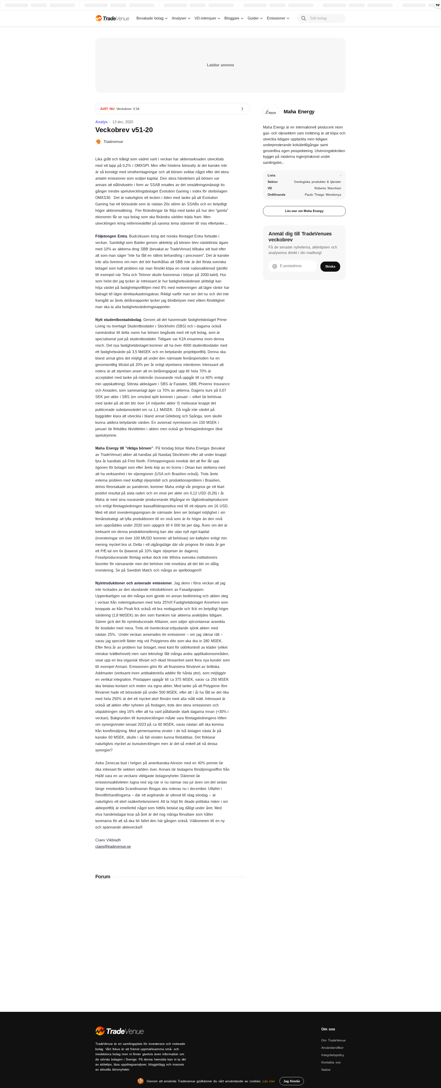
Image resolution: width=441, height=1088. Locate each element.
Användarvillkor (332, 1047)
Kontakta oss (331, 1062)
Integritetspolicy (332, 1055)
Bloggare (231, 18)
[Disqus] (172, 943)
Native (326, 1069)
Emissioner (276, 18)
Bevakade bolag (150, 18)
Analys (101, 122)
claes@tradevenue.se (113, 846)
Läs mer (269, 1081)
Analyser (179, 18)
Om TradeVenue (333, 1040)
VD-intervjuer (205, 18)
